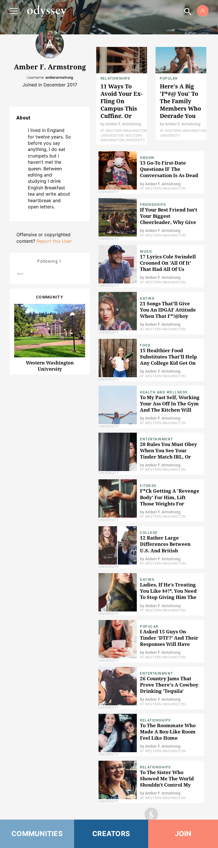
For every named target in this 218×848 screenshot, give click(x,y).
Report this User (54, 241)
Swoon (147, 158)
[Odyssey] (46, 11)
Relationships (155, 720)
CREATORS (111, 834)
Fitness (148, 486)
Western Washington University (50, 366)
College (149, 533)
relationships (115, 78)
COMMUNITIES (37, 834)
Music (146, 252)
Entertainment (156, 439)
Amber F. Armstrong (123, 124)
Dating (147, 298)
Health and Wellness (164, 392)
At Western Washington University (122, 137)
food (145, 345)
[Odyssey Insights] (20, 274)
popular (168, 78)
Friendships (153, 205)
